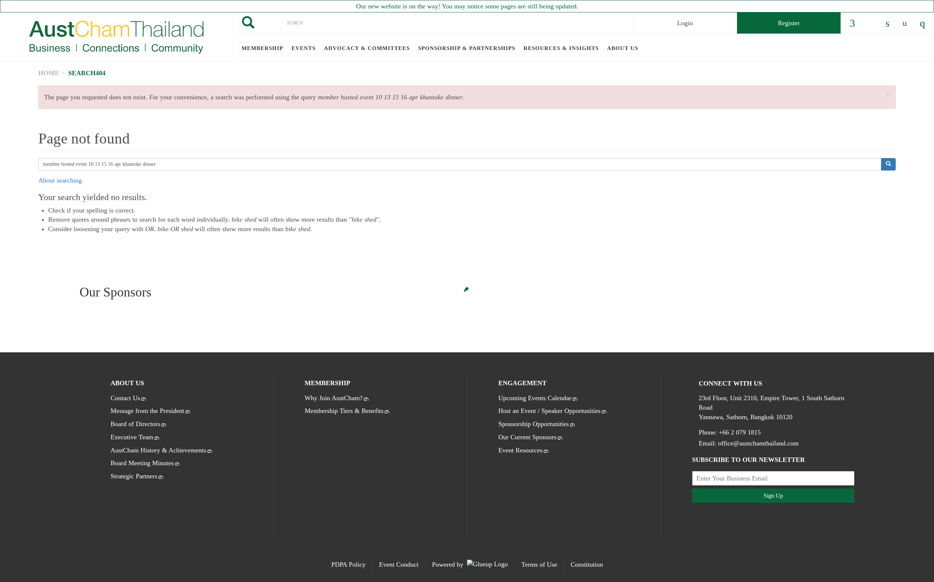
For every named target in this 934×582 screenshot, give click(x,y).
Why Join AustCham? (334, 398)
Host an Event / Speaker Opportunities (549, 410)
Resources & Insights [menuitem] (561, 48)
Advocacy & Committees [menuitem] (367, 48)
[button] (888, 94)
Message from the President (147, 410)
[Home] (116, 37)
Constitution (587, 564)
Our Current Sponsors (527, 437)
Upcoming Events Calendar (534, 398)
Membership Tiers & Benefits (344, 410)
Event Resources (520, 450)
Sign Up (773, 496)
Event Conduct (398, 564)
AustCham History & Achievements (158, 450)
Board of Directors (135, 424)
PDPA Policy (348, 564)
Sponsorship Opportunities (533, 424)
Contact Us (125, 398)
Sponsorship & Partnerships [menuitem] (466, 48)
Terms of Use (539, 564)
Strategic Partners (134, 476)
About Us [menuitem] (622, 48)
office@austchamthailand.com (758, 443)
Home (48, 73)
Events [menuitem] (304, 48)
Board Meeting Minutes (142, 463)
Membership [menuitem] (262, 48)
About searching (60, 180)
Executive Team (132, 437)
